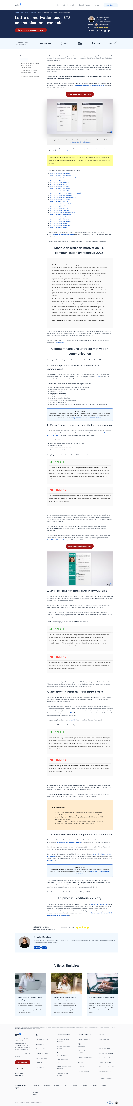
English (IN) (36, 1085)
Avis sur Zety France (104, 1048)
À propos (97, 5)
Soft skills (80, 1062)
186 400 (97, 377)
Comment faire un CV (42, 1053)
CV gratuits (39, 1062)
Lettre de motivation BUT (58, 206)
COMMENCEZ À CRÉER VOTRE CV (79, 546)
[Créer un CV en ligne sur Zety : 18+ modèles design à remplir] (18, 6)
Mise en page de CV (41, 1058)
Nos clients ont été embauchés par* (22, 43)
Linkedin (38, 947)
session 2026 (69, 713)
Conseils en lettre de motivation (62, 1074)
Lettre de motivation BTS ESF (59, 202)
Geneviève (66, 151)
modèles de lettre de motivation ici (79, 142)
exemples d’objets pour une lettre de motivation (86, 418)
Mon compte (111, 5)
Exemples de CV (40, 1049)
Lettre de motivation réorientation (60, 215)
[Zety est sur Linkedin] (22, 1069)
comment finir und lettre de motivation (69, 842)
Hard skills (81, 1067)
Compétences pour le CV (85, 1057)
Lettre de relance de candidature (83, 1052)
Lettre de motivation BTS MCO (59, 184)
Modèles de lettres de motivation (63, 1040)
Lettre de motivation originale (62, 1061)
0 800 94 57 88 (19, 1075)
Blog (22, 12)
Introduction (24, 60)
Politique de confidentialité (106, 1067)
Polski (103, 1085)
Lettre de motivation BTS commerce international (65, 193)
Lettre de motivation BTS (57, 180)
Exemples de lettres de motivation (63, 1047)
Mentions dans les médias (106, 1053)
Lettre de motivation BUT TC (59, 208)
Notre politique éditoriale (106, 1058)
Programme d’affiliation (105, 1078)
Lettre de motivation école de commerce (62, 212)
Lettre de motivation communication (61, 204)
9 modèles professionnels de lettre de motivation (89, 86)
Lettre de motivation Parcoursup (60, 174)
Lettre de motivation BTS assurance (61, 195)
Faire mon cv (22, 1062)
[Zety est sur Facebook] (18, 1069)
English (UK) (46, 1085)
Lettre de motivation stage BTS (59, 182)
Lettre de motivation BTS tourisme (60, 189)
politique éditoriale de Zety (99, 904)
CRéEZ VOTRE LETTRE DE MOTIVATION (31, 30)
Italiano (94, 1085)
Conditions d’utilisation (105, 1062)
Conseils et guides (84, 5)
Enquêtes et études (83, 1071)
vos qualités (71, 720)
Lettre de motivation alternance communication (65, 178)
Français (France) (85, 1087)
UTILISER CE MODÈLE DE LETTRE (80, 117)
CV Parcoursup (59, 343)
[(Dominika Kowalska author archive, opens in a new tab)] (91, 22)
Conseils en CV (40, 1067)
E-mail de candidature (84, 1039)
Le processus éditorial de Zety (30, 76)
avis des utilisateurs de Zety (98, 149)
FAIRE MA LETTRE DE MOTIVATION (79, 94)
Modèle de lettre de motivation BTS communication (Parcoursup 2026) (30, 65)
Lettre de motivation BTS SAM (59, 191)
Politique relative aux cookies (104, 1073)
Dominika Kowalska (102, 17)
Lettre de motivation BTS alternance (61, 176)
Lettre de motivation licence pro (60, 225)
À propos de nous (104, 1039)
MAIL (45, 947)
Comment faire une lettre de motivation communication (29, 72)
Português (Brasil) (35, 1093)
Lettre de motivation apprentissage (60, 221)
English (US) (56, 1085)
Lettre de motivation (69, 5)
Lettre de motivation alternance (59, 219)
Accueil (17, 12)
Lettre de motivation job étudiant (60, 217)
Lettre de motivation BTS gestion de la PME (63, 197)
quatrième (50, 860)
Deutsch (65, 1085)
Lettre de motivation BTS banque (60, 199)
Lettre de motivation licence (58, 223)
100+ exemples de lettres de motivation (61, 235)
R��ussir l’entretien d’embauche (84, 1045)
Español (75, 1085)
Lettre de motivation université (59, 210)
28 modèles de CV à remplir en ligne (58, 540)
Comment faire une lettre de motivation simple (64, 1054)
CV (58, 5)
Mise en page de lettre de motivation (64, 1067)
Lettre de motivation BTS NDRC (59, 186)
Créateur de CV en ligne (42, 1039)
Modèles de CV (40, 1044)
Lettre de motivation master (58, 228)
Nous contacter (103, 1044)
